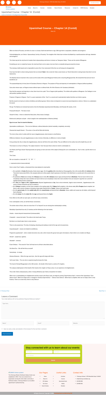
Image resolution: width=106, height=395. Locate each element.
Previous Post (4, 291)
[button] (35, 8)
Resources (67, 8)
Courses (42, 8)
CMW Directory (84, 8)
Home (29, 8)
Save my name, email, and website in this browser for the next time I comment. (25, 329)
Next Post (102, 291)
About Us (35, 8)
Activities (49, 8)
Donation (92, 8)
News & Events (58, 8)
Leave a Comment (6, 15)
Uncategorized (16, 15)
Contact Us (75, 8)
